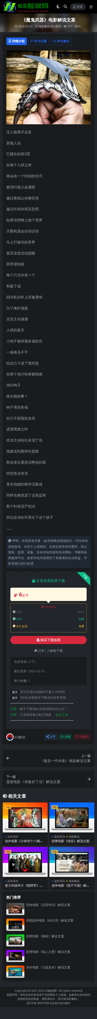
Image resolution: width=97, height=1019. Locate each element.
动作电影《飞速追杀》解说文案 (48, 967)
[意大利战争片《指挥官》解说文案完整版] (25, 862)
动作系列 (12, 837)
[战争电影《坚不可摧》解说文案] (71, 862)
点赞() (84, 736)
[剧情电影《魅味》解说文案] (15, 940)
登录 (79, 7)
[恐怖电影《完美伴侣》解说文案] (15, 909)
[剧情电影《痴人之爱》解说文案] (15, 956)
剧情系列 (59, 837)
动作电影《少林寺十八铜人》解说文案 (22, 843)
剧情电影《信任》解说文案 (71, 841)
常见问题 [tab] (40, 41)
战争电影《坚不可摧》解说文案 (71, 887)
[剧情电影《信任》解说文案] (71, 817)
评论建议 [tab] (63, 41)
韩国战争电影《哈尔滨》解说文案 (50, 920)
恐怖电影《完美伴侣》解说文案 (48, 905)
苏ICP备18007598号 (39, 1003)
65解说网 (51, 991)
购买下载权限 (50, 640)
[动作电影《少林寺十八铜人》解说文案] (25, 817)
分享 (52, 736)
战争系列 (12, 881)
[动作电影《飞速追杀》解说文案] (15, 971)
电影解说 (44, 26)
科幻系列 (55, 26)
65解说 (19, 737)
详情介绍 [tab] (18, 41)
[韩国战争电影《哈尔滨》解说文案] (15, 925)
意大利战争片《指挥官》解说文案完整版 (24, 887)
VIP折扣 (50, 607)
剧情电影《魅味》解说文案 (45, 936)
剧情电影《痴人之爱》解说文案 (48, 952)
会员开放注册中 (61, 1003)
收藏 (68, 736)
